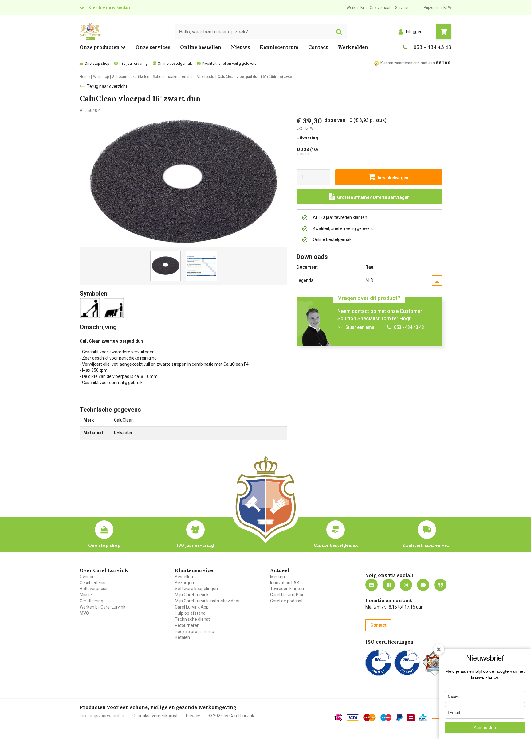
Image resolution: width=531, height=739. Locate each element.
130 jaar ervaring (133, 63)
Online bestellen (200, 47)
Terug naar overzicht (107, 86)
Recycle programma (194, 631)
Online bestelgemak (175, 63)
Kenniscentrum (279, 47)
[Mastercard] (369, 717)
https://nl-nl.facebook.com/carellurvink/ (389, 585)
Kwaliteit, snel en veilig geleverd (229, 63)
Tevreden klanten (287, 588)
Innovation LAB (284, 582)
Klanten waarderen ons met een (407, 63)
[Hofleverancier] (435, 663)
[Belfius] (411, 717)
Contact (318, 47)
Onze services (153, 47)
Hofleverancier (94, 588)
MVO (84, 613)
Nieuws (240, 47)
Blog (440, 585)
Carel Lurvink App (192, 607)
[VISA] (353, 717)
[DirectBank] (436, 718)
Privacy (193, 715)
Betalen (182, 637)
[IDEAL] (338, 717)
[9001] (378, 663)
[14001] (407, 663)
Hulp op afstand (190, 613)
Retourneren (187, 625)
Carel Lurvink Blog (287, 594)
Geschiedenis (92, 582)
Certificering (91, 600)
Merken (277, 576)
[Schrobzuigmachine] (115, 307)
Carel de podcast (286, 600)
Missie (86, 594)
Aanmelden (485, 727)
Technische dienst (192, 619)
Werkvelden (353, 47)
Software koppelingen (196, 588)
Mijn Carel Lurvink (192, 594)
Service (401, 8)
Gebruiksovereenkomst (155, 715)
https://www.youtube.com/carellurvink (423, 585)
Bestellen (184, 576)
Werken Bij (356, 8)
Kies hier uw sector (109, 7)
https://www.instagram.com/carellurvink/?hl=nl (406, 585)
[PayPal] (399, 717)
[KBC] (423, 717)
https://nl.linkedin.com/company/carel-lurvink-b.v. (371, 585)
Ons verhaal (380, 8)
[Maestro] (386, 717)
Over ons (88, 576)
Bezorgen (184, 582)
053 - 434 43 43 (432, 47)
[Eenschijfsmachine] (91, 307)
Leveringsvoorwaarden (102, 715)
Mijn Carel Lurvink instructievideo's (208, 600)
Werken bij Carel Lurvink (102, 607)
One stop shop (97, 63)
